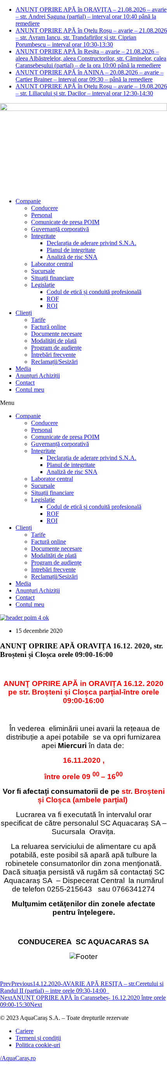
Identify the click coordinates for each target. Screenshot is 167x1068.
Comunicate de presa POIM (65, 222)
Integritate (43, 236)
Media (23, 368)
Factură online (48, 326)
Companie (28, 201)
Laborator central (52, 264)
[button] (83, 402)
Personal (41, 215)
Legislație (43, 285)
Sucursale (43, 271)
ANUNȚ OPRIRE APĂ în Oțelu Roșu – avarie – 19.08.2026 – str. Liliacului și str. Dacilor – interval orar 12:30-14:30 (91, 90)
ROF (53, 299)
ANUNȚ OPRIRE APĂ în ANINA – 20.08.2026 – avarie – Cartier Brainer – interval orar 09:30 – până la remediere (90, 76)
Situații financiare (52, 278)
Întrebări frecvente (53, 354)
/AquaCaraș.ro (18, 1058)
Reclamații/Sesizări (54, 361)
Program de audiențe (56, 347)
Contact (25, 382)
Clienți (24, 312)
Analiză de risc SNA (72, 257)
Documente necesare (56, 333)
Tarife (38, 319)
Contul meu (30, 389)
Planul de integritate (71, 250)
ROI (52, 305)
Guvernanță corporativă (60, 229)
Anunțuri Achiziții (38, 375)
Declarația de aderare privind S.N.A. (91, 243)
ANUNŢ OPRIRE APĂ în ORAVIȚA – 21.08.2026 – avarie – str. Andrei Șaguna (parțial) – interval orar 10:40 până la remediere (91, 16)
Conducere (44, 208)
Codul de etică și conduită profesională (94, 292)
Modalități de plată (54, 340)
